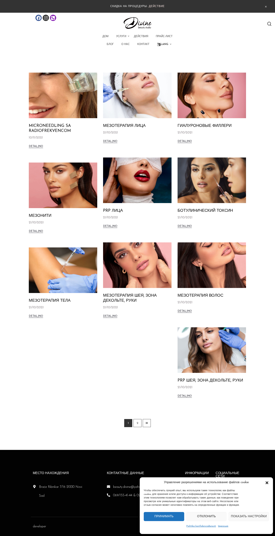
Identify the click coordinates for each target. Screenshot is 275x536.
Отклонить (206, 516)
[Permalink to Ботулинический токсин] (212, 180)
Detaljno (36, 146)
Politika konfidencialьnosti (201, 526)
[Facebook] (38, 18)
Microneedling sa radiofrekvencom (50, 128)
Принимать (164, 516)
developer (39, 526)
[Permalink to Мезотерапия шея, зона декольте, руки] (137, 265)
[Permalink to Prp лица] (137, 180)
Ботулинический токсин (205, 211)
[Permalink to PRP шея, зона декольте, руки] (212, 349)
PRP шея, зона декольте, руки (210, 381)
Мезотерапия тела (49, 301)
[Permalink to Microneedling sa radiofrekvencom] (63, 95)
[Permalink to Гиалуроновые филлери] (212, 95)
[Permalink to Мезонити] (63, 185)
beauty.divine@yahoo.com (131, 487)
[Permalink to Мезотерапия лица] (137, 95)
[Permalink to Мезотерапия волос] (212, 265)
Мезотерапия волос (200, 296)
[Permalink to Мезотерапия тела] (63, 270)
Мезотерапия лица (124, 126)
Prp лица (113, 211)
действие (157, 6)
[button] (267, 483)
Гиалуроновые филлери (205, 126)
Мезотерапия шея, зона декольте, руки (130, 298)
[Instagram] (46, 18)
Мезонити (40, 216)
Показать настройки (249, 516)
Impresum (223, 526)
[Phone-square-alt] (53, 18)
